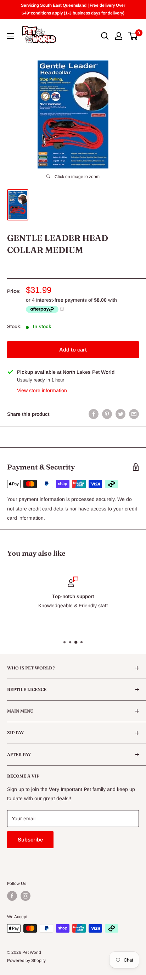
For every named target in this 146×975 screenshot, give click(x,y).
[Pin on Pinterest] (107, 414)
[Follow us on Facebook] (12, 896)
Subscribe (30, 840)
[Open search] (105, 36)
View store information (42, 390)
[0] (133, 36)
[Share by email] (134, 414)
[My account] (118, 36)
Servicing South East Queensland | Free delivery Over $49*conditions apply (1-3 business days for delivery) (73, 9)
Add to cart (73, 350)
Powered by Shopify (26, 960)
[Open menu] (10, 36)
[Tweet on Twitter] (120, 414)
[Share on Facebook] (94, 414)
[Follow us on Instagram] (25, 896)
